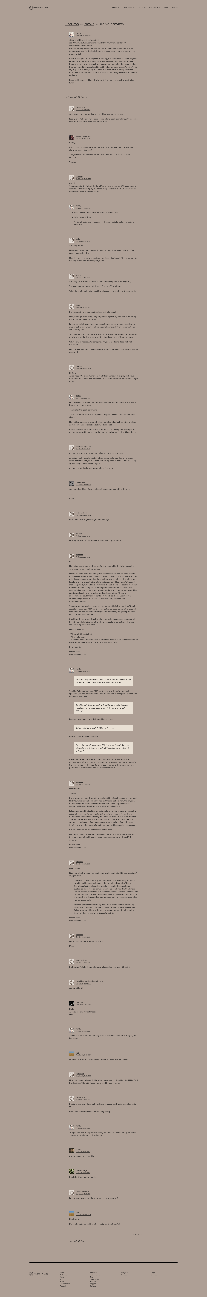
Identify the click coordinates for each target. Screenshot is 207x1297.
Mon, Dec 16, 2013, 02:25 (83, 1215)
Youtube (124, 1275)
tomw (78, 275)
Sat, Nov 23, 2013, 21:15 (83, 962)
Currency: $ (153, 8)
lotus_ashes (81, 513)
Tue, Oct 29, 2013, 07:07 (83, 449)
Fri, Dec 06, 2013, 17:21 (83, 1152)
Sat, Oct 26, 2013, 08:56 (83, 241)
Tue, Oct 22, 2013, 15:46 (83, 138)
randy (78, 33)
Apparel (63, 1286)
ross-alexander (82, 1192)
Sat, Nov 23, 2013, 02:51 (83, 864)
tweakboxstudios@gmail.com (89, 981)
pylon (78, 239)
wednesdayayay (83, 447)
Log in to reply (135, 1234)
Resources (128, 8)
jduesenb (80, 1074)
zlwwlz (79, 534)
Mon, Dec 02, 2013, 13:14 (83, 1005)
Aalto (62, 1273)
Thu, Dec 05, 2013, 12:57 (83, 1055)
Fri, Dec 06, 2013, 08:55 (83, 1128)
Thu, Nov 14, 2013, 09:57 (83, 515)
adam (78, 1150)
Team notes (94, 1279)
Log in (165, 8)
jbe (77, 1053)
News (89, 24)
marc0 (79, 367)
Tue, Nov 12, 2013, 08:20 (83, 485)
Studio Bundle (65, 1284)
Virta (61, 1279)
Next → (84, 97)
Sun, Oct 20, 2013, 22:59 (83, 110)
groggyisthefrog (83, 136)
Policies (93, 1286)
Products (114, 8)
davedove (80, 483)
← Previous (70, 97)
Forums (72, 24)
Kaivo (62, 1277)
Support (93, 1284)
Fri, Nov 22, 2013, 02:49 (83, 557)
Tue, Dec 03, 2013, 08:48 (83, 1031)
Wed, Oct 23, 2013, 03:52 (83, 179)
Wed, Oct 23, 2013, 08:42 (83, 208)
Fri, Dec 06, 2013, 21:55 (83, 1173)
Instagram (124, 1273)
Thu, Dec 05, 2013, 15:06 (83, 1076)
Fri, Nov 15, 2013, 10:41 (83, 536)
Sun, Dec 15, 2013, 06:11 (83, 1194)
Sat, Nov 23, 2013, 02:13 (83, 784)
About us (142, 8)
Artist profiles (95, 1275)
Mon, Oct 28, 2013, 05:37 (83, 307)
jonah (78, 305)
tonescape (80, 108)
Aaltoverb (63, 1275)
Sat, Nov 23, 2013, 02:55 (83, 937)
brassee (79, 555)
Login (153, 1273)
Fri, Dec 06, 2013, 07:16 (83, 1099)
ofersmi (79, 1002)
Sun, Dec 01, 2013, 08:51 (83, 984)
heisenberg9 (81, 1171)
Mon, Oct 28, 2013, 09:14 (83, 369)
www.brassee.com (77, 655)
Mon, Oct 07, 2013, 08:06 (83, 36)
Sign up (175, 8)
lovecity (79, 177)
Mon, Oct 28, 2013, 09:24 (83, 398)
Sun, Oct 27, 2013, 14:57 (83, 277)
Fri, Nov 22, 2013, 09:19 (83, 671)
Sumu (62, 1282)
